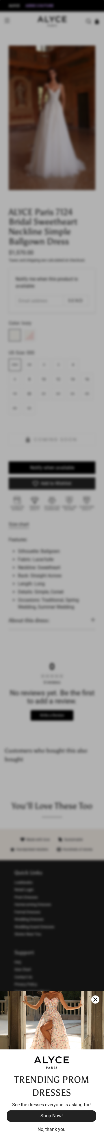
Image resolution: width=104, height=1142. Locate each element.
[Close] (95, 999)
